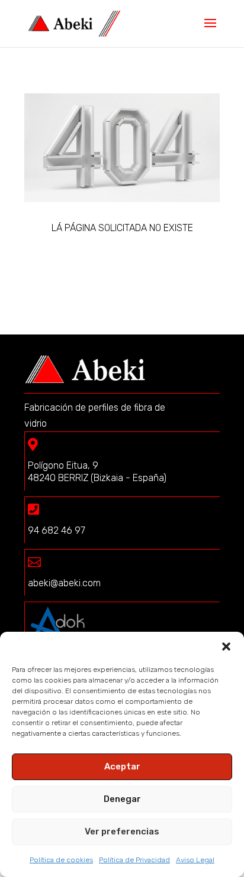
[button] (226, 646)
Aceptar (122, 766)
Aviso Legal (195, 860)
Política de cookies (61, 860)
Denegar (122, 799)
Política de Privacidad (134, 860)
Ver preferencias (122, 831)
